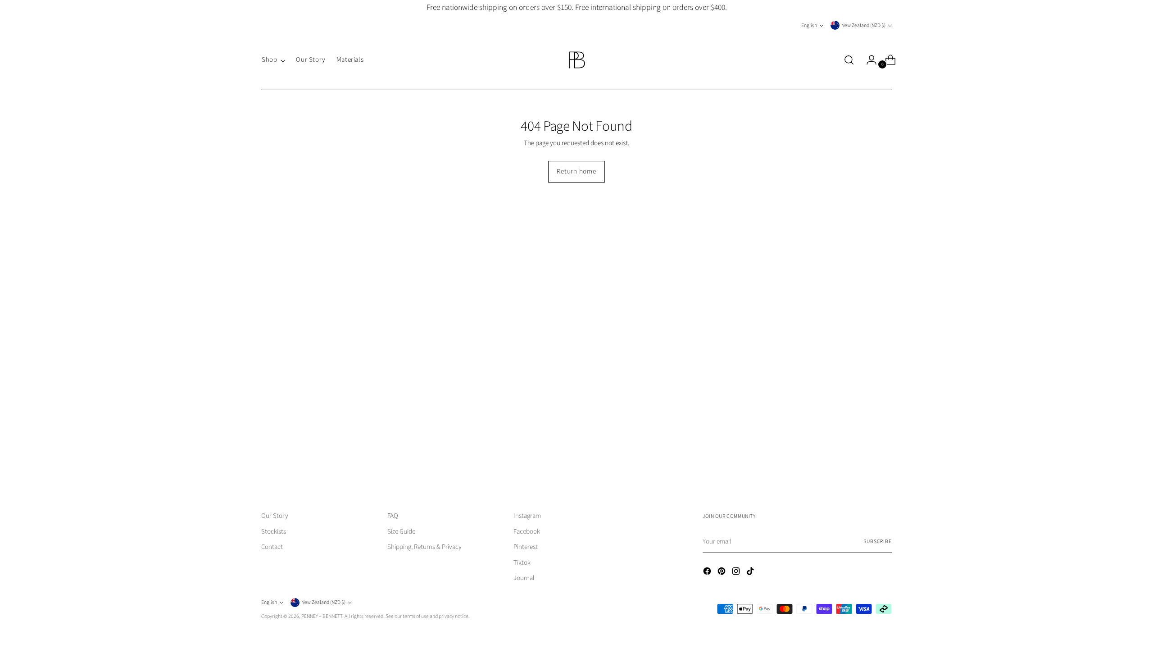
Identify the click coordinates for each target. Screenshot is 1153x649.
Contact (272, 547)
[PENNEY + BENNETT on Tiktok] (751, 573)
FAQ (392, 516)
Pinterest (525, 547)
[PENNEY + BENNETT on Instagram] (736, 573)
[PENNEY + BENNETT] (576, 60)
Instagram (527, 516)
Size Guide (401, 531)
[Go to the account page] (868, 60)
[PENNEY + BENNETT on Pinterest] (722, 573)
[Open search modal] (849, 60)
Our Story (274, 516)
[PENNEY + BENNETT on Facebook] (708, 573)
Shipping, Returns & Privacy (424, 547)
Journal (524, 578)
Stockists (273, 531)
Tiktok (522, 562)
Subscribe (877, 541)
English (809, 25)
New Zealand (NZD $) (863, 25)
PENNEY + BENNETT (321, 616)
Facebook (526, 531)
